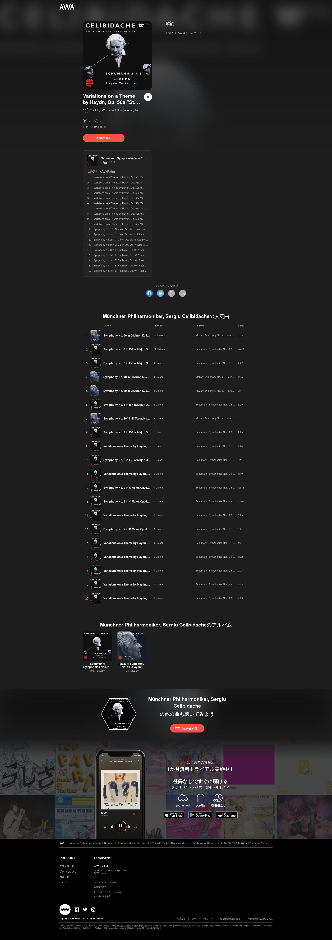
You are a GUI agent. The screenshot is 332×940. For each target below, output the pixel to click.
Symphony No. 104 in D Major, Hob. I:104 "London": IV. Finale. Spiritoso (150, 418)
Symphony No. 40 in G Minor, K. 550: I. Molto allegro (137, 335)
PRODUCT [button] (67, 858)
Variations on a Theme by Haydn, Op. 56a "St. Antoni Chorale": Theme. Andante (138, 177)
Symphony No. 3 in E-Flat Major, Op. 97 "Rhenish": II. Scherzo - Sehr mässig (136, 255)
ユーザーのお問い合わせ (105, 882)
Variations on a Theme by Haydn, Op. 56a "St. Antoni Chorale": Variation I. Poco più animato (144, 182)
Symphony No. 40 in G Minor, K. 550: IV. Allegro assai (138, 377)
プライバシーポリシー (202, 918)
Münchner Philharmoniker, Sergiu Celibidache (130, 110)
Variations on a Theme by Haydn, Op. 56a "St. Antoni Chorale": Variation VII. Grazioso (141, 213)
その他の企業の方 (102, 896)
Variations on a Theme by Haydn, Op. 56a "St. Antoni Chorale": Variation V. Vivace (230, 842)
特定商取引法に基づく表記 (260, 918)
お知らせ (64, 876)
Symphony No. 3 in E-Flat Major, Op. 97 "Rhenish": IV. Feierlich (128, 265)
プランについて (67, 871)
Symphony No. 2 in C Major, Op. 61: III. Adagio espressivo (125, 239)
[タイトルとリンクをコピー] (171, 293)
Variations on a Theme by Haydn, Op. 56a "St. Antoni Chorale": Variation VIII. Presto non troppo (146, 218)
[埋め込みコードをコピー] (182, 293)
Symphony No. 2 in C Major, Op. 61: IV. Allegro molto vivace (126, 244)
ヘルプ (63, 882)
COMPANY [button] (102, 858)
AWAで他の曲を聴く (187, 728)
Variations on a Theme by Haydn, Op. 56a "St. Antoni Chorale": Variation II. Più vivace (140, 187)
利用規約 (181, 918)
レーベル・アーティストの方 (107, 891)
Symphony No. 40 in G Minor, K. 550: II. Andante (134, 391)
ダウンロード (66, 866)
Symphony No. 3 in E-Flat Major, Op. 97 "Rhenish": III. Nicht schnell (130, 260)
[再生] (148, 97)
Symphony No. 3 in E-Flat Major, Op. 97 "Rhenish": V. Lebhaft (127, 270)
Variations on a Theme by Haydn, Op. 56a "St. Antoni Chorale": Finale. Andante (137, 224)
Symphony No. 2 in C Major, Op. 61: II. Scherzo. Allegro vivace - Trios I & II (134, 234)
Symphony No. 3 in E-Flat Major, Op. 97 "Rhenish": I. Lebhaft (127, 250)
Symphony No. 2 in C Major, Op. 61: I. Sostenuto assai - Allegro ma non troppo (137, 229)
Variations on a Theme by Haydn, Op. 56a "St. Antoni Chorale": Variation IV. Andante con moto (145, 198)
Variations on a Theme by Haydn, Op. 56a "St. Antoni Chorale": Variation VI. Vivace (139, 208)
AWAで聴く (103, 138)
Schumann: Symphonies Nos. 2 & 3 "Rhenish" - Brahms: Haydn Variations (236, 349)
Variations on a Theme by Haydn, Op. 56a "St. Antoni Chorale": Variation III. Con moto (141, 193)
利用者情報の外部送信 (230, 918)
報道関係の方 (100, 886)
